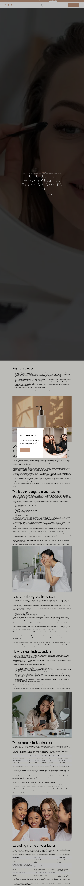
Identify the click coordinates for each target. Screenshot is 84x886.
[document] (42, 443)
